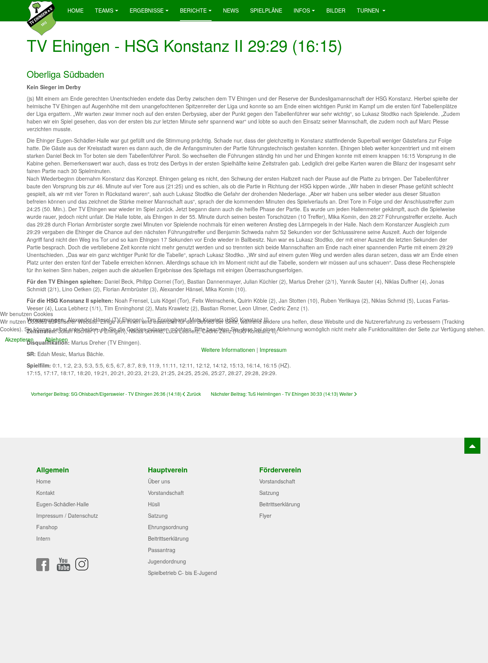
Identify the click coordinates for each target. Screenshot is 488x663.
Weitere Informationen (228, 349)
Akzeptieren (19, 339)
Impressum (273, 349)
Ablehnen (56, 339)
